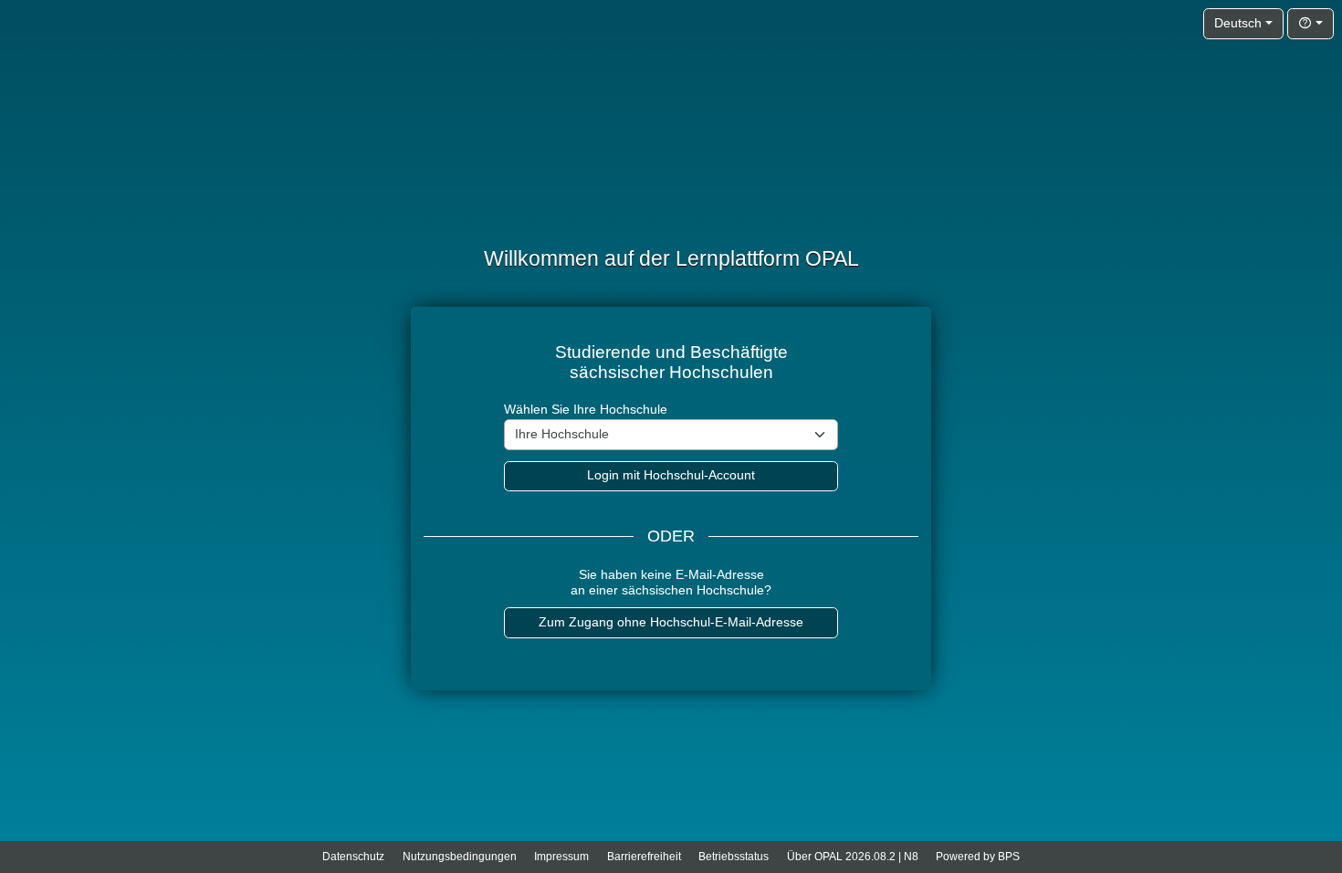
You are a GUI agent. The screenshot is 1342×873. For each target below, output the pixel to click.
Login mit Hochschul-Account (671, 475)
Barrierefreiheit (644, 856)
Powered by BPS (978, 856)
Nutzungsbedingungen (460, 856)
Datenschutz (353, 856)
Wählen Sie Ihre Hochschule (585, 409)
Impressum (561, 856)
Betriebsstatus (733, 856)
